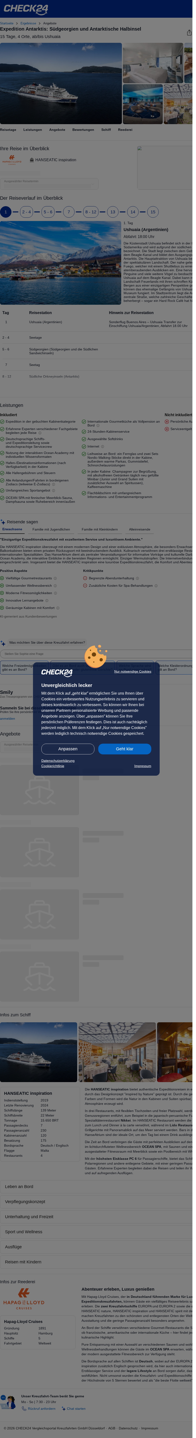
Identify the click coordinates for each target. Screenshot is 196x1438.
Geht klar (124, 749)
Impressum (142, 766)
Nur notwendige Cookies (132, 671)
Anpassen (67, 749)
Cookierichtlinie (52, 766)
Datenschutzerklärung (58, 761)
